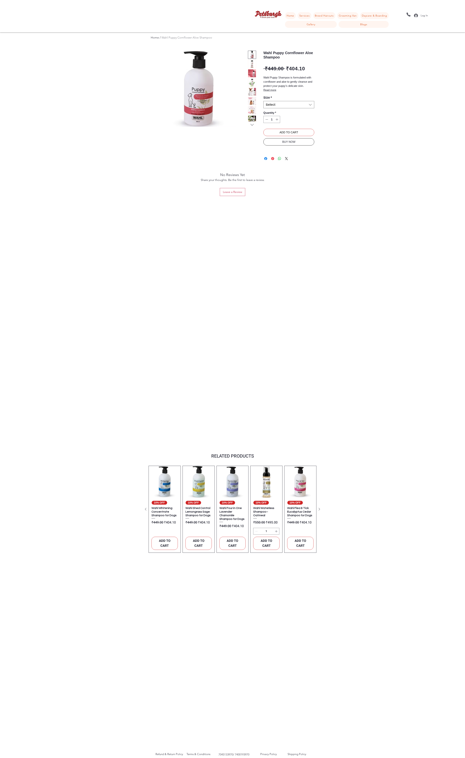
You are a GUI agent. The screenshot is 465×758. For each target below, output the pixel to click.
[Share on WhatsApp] (279, 158)
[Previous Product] (145, 509)
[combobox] (288, 104)
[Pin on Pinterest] (272, 158)
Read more (269, 89)
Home (155, 37)
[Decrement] (266, 119)
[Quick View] (165, 482)
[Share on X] (286, 158)
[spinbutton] (272, 119)
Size (267, 97)
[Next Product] (319, 509)
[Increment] (277, 119)
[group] (232, 509)
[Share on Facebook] (266, 158)
